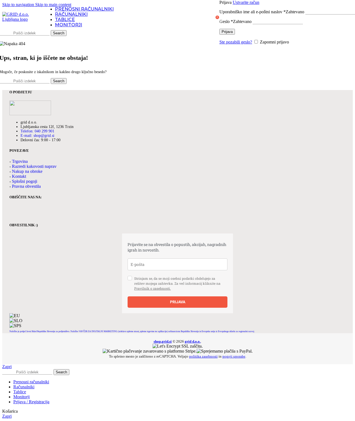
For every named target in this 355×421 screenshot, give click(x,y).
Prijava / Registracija (31, 401)
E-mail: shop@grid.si (37, 136)
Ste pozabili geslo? (235, 42)
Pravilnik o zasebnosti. (152, 288)
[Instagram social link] (28, 211)
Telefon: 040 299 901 (37, 131)
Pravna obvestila (26, 186)
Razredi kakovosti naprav (34, 166)
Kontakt (19, 176)
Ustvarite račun (246, 2)
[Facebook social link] (15, 211)
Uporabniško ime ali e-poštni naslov (261, 11)
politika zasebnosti (203, 356)
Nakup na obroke (27, 171)
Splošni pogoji (24, 181)
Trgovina (20, 161)
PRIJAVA (177, 302)
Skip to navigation (18, 4)
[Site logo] (20, 19)
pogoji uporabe (233, 356)
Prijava (227, 32)
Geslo (235, 21)
